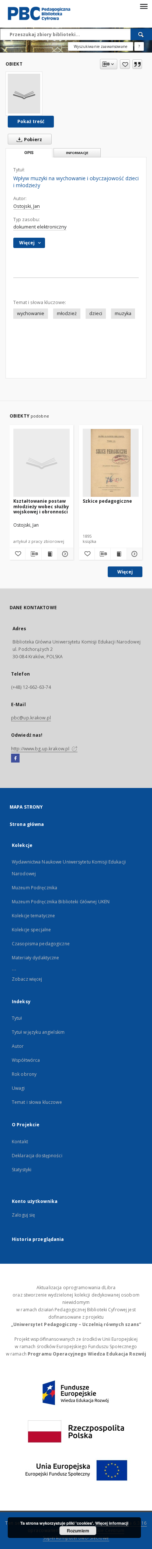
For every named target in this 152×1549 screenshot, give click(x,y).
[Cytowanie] (137, 64)
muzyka (123, 313)
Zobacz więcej (27, 979)
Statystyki (21, 1169)
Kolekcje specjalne (31, 930)
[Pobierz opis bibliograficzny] (33, 554)
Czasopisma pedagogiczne (41, 944)
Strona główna (27, 824)
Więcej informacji (111, 1523)
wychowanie (30, 313)
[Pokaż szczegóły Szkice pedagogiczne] (133, 554)
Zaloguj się (23, 1215)
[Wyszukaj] (141, 34)
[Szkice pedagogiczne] (111, 463)
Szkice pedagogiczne (107, 501)
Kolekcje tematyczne (33, 916)
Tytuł (17, 1018)
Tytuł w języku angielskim (38, 1032)
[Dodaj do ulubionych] (125, 64)
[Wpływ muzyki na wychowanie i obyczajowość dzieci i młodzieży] (24, 94)
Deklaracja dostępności (37, 1155)
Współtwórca (26, 1060)
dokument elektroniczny (39, 227)
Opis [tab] (29, 152)
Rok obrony (24, 1074)
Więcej (125, 572)
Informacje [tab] (77, 152)
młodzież (67, 313)
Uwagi (18, 1088)
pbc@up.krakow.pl (31, 718)
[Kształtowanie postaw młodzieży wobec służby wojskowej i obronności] (41, 463)
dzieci (95, 313)
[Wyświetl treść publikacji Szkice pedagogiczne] (118, 554)
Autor (18, 1046)
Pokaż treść (30, 121)
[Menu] (143, 6)
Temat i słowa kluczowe (37, 1102)
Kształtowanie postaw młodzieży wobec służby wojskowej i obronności (41, 506)
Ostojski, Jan (26, 206)
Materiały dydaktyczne (35, 958)
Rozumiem (78, 1530)
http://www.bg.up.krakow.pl (40, 749)
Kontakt (20, 1141)
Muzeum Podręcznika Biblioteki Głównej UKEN (61, 902)
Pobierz (32, 139)
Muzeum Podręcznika (34, 888)
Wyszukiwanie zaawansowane (100, 46)
